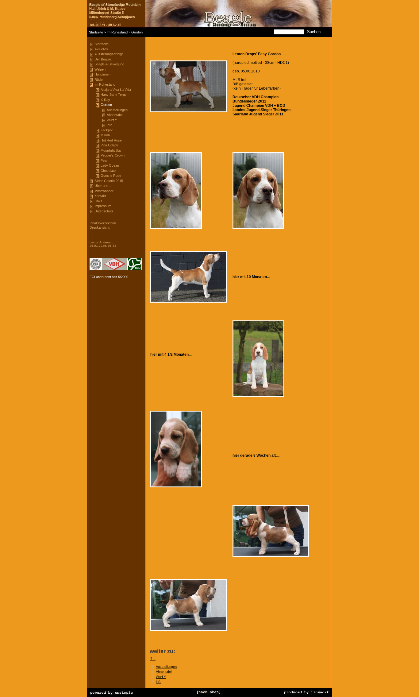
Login (94, 236)
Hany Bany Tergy (114, 94)
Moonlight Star (111, 150)
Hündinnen (102, 74)
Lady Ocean (110, 165)
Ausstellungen (117, 110)
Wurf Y (112, 120)
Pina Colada (109, 145)
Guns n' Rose (111, 175)
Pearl (104, 160)
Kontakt (100, 196)
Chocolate (108, 170)
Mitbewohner (103, 191)
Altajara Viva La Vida (116, 89)
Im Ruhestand (117, 32)
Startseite (96, 32)
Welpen (100, 69)
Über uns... (102, 186)
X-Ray (105, 100)
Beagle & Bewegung (109, 64)
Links (98, 201)
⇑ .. (153, 658)
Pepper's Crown (113, 155)
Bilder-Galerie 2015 (108, 181)
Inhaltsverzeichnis (103, 223)
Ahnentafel (114, 115)
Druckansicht (100, 227)
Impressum (102, 206)
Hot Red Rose (111, 140)
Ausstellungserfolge (109, 54)
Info (109, 125)
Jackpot (107, 130)
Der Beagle (102, 59)
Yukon (105, 135)
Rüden (99, 79)
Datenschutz (103, 211)
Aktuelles (101, 49)
